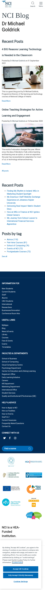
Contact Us (6, 426)
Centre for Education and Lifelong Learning (19, 371)
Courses (5, 338)
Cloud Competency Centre (12, 365)
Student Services (8, 393)
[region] (20, 564)
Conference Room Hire (11, 313)
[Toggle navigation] (41, 4)
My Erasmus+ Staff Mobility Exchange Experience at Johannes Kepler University (23, 200)
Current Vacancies (9, 420)
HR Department (8, 384)
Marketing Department (11, 387)
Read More (6, 101)
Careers (5, 380)
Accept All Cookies (20, 569)
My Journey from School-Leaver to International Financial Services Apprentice (22, 221)
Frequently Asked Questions (13, 423)
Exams (4, 344)
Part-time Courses (17, 242)
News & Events (8, 331)
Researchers (7, 307)
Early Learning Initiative (11, 377)
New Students (7, 289)
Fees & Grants (7, 341)
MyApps (5, 325)
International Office (9, 390)
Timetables (6, 347)
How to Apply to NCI (9, 408)
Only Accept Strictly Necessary (20, 575)
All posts (5, 171)
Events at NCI (15, 248)
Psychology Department (11, 368)
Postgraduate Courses (19, 251)
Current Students (9, 292)
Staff (4, 295)
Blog (3, 328)
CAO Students (7, 301)
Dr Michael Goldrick (17, 61)
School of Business (9, 359)
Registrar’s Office (8, 374)
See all (4, 256)
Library (4, 334)
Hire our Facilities (8, 411)
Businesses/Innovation (11, 310)
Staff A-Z (6, 417)
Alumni (5, 298)
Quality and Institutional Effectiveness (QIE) (19, 396)
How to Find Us (7, 414)
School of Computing (18, 245)
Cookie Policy (17, 562)
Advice (12, 239)
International (7, 304)
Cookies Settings (21, 581)
